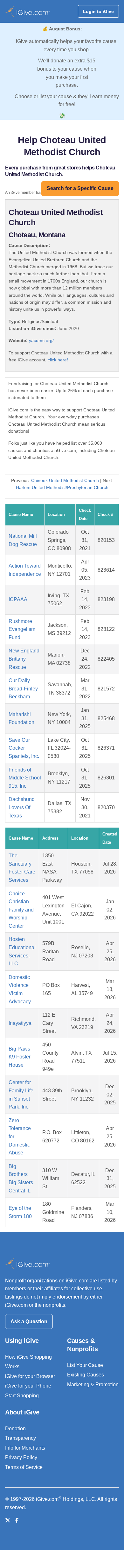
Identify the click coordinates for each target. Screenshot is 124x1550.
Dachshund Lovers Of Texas (22, 807)
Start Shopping (22, 1395)
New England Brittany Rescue (24, 659)
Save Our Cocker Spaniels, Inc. (24, 748)
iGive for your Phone (28, 1385)
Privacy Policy (21, 1457)
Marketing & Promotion (93, 1384)
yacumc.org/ (41, 340)
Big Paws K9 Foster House (20, 1057)
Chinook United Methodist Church (65, 480)
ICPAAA (18, 599)
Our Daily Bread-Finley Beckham (23, 688)
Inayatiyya (20, 1023)
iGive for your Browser (30, 1376)
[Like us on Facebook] (16, 1520)
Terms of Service (24, 1467)
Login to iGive (98, 11)
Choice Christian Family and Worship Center (21, 910)
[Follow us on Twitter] (7, 1520)
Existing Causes (85, 1374)
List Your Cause (85, 1365)
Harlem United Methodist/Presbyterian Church (62, 487)
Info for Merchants (25, 1448)
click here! (58, 359)
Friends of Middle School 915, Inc (25, 778)
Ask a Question (28, 1321)
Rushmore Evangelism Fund (22, 629)
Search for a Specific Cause (80, 188)
